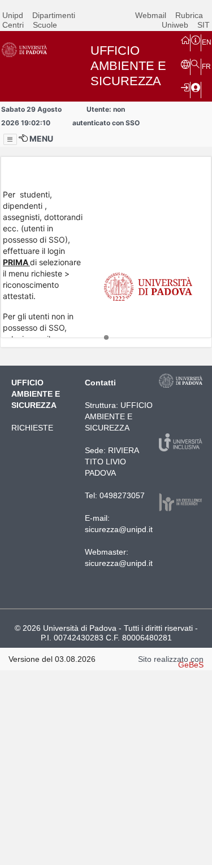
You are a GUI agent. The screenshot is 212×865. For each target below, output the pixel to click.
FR (206, 67)
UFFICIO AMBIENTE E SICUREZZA (119, 416)
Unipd (12, 15)
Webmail (150, 15)
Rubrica (189, 15)
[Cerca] (195, 64)
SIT (203, 24)
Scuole (45, 24)
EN (206, 42)
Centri (13, 24)
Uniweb (175, 24)
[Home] (185, 39)
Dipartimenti (53, 15)
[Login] (185, 87)
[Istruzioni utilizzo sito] (195, 39)
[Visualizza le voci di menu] (10, 139)
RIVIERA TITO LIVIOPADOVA (112, 461)
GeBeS (191, 664)
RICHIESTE (32, 427)
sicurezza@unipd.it (119, 529)
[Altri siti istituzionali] (185, 64)
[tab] (106, 337)
